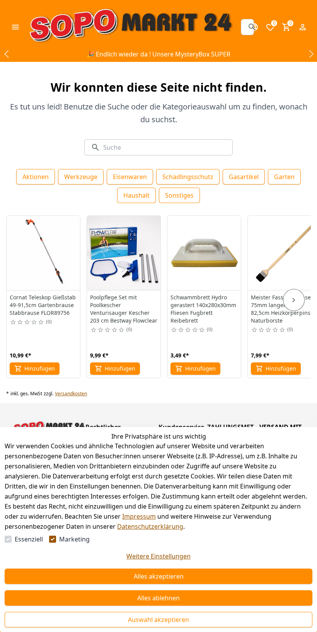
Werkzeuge (80, 177)
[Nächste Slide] (310, 54)
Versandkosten (71, 394)
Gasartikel (244, 177)
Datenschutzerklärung (150, 526)
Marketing (74, 539)
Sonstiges (179, 195)
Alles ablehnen (158, 598)
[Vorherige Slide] (6, 54)
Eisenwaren (130, 177)
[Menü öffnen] (15, 27)
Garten (284, 177)
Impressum (139, 516)
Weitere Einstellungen (158, 556)
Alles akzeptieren (159, 576)
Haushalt (136, 195)
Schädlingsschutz (187, 177)
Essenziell (29, 539)
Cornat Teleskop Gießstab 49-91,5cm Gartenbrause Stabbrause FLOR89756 (43, 305)
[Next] (294, 300)
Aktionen (35, 177)
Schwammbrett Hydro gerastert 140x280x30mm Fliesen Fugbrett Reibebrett (203, 309)
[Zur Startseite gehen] (130, 27)
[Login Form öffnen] (302, 27)
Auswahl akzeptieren (158, 619)
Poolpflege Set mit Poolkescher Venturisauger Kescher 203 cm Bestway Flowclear (123, 309)
